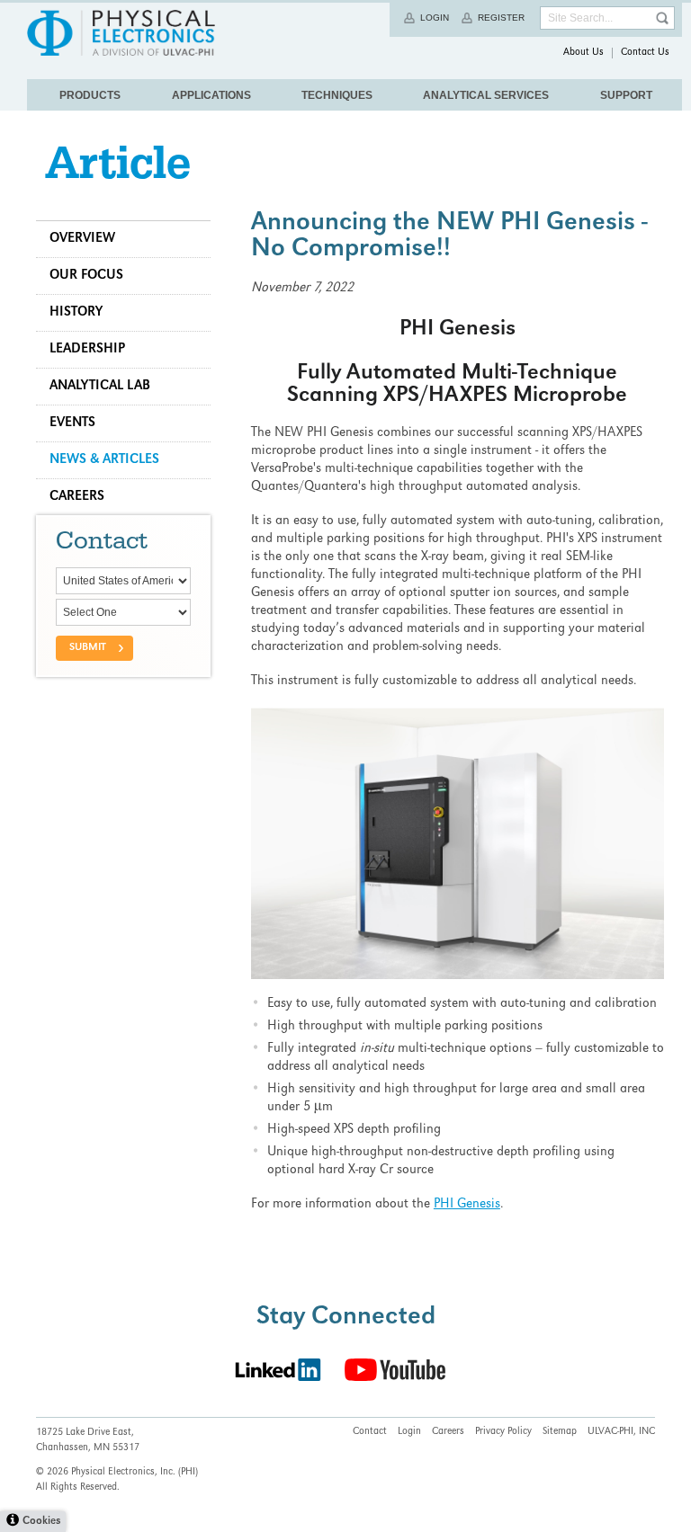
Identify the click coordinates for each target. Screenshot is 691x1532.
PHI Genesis (467, 1205)
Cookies (41, 1522)
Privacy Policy (503, 1432)
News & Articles (104, 460)
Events (72, 423)
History (76, 313)
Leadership (87, 350)
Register (501, 17)
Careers (76, 497)
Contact (370, 1432)
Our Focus (86, 276)
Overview (82, 239)
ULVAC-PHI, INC (621, 1432)
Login (434, 17)
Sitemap (560, 1432)
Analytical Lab (99, 386)
